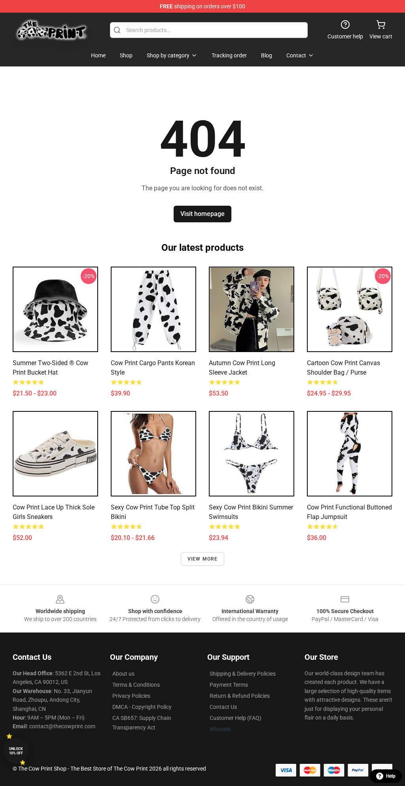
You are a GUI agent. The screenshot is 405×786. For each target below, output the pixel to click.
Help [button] (391, 776)
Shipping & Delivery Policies (243, 673)
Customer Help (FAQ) (235, 718)
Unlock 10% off (16, 751)
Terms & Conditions (136, 685)
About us (123, 673)
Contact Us (223, 707)
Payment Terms (229, 685)
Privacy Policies (131, 696)
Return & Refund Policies (240, 696)
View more (202, 559)
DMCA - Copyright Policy (142, 707)
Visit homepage (202, 214)
